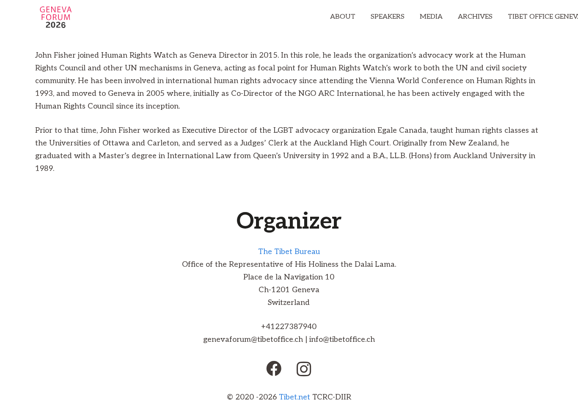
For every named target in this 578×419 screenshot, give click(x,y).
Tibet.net (294, 397)
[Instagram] (304, 369)
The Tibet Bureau (289, 251)
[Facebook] (273, 368)
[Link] (55, 17)
